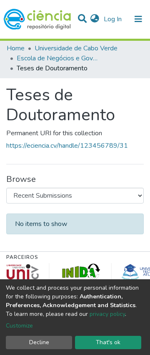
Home (16, 48)
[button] (95, 19)
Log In (113, 19)
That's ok (108, 342)
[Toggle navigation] (138, 19)
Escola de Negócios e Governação (58, 58)
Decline (39, 342)
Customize (19, 326)
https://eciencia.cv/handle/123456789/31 (67, 145)
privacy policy (107, 314)
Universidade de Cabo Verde (76, 48)
